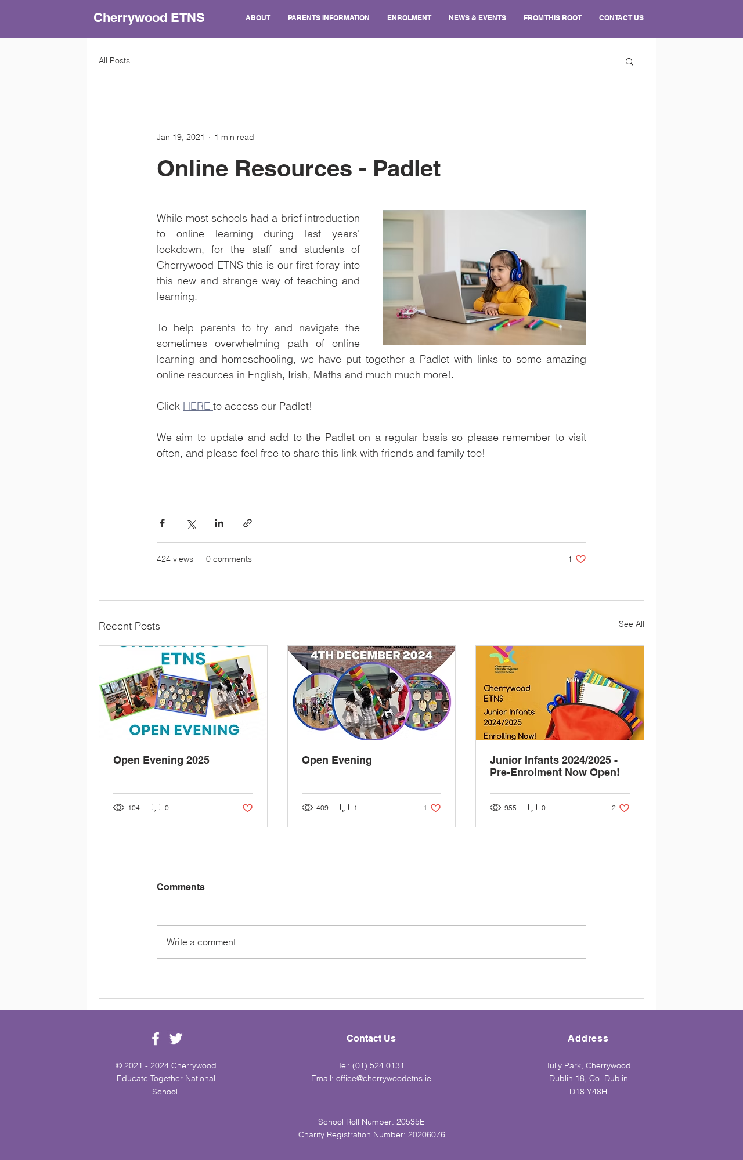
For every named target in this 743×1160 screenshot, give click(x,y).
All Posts (114, 60)
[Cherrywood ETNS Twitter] (176, 1038)
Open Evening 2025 (161, 760)
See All (631, 624)
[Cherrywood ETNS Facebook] (155, 1038)
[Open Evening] (372, 693)
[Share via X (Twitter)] (190, 523)
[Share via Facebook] (162, 523)
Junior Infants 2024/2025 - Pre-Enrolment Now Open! (555, 766)
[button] (629, 61)
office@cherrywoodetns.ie (383, 1078)
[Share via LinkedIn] (219, 523)
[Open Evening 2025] (183, 693)
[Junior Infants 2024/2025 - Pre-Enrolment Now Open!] (560, 693)
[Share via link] (247, 523)
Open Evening (337, 760)
